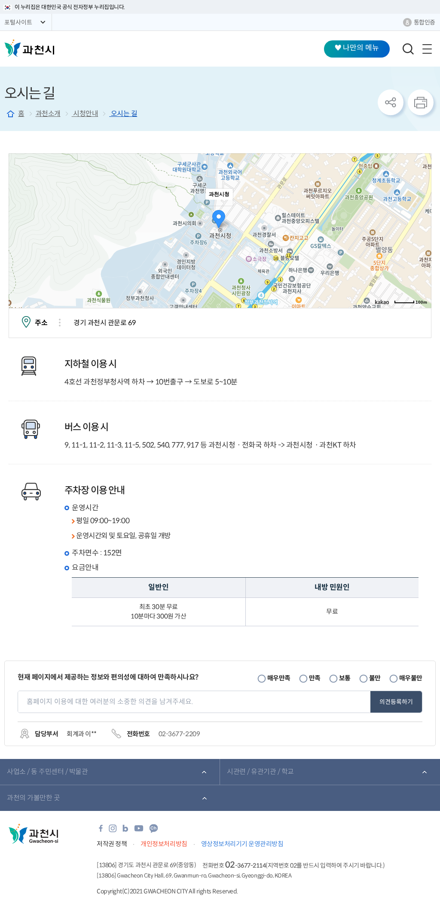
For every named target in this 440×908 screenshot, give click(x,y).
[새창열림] (101, 830)
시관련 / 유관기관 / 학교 (260, 771)
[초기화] (420, 245)
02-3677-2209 (179, 734)
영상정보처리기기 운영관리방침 (242, 844)
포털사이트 (18, 22)
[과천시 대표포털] (29, 48)
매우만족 (278, 678)
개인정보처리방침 (164, 844)
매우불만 (410, 678)
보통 (345, 678)
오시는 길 (123, 113)
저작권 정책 (112, 844)
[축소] (420, 229)
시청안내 (85, 113)
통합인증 (424, 22)
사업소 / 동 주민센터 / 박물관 (47, 771)
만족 (315, 678)
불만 (375, 678)
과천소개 (48, 113)
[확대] (420, 215)
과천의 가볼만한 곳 (33, 797)
